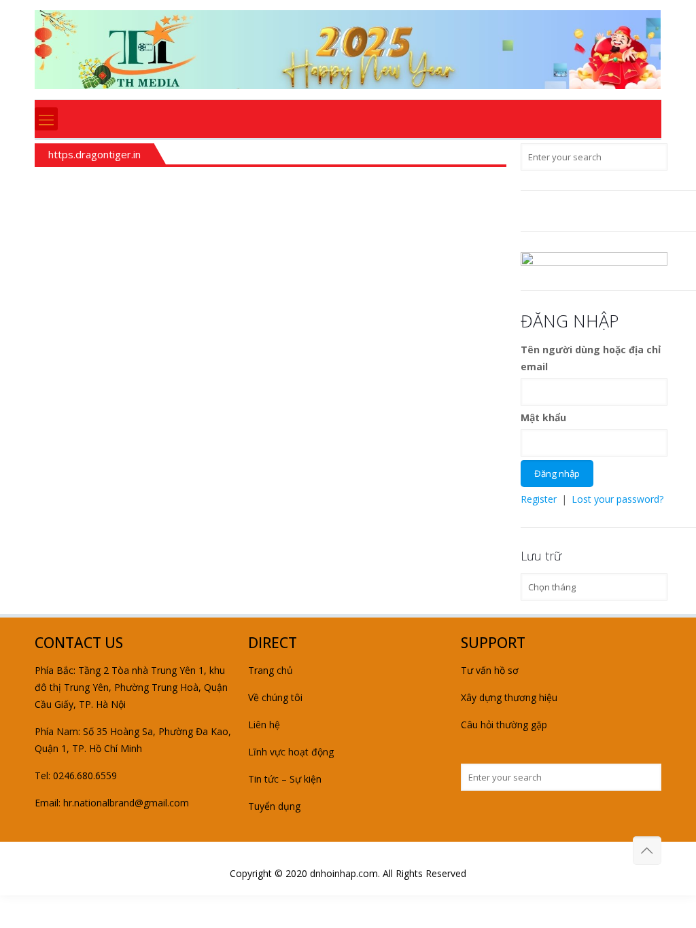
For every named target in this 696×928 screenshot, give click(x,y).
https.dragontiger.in (94, 154)
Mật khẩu (543, 417)
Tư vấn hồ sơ (490, 670)
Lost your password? (617, 499)
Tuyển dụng (274, 806)
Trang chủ (270, 670)
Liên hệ (264, 724)
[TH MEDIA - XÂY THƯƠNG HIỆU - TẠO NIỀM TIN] (348, 49)
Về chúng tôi (275, 697)
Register (539, 499)
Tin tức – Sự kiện (284, 778)
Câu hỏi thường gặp (504, 724)
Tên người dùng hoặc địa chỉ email (591, 358)
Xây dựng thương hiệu (509, 697)
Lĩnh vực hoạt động (291, 751)
